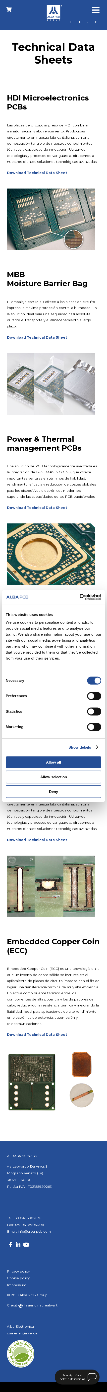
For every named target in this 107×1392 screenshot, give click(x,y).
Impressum (16, 1285)
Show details (79, 747)
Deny (53, 792)
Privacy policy (18, 1271)
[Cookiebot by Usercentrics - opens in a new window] (79, 597)
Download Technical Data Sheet (37, 508)
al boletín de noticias (72, 1377)
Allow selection (53, 777)
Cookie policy (18, 1278)
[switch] (94, 696)
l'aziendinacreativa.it (40, 1305)
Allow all (53, 762)
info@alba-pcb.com (34, 1231)
